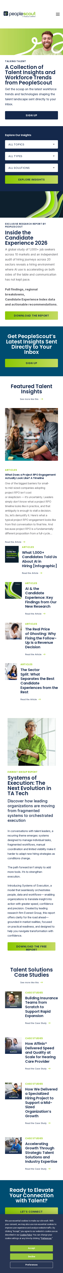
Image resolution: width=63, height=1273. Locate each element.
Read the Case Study (36, 1023)
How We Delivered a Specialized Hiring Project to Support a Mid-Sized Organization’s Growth (41, 1102)
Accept (31, 1248)
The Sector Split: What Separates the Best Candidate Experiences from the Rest (39, 680)
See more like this (29, 399)
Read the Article (13, 542)
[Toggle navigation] (58, 14)
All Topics (16, 144)
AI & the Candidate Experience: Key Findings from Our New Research (41, 597)
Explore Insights (31, 180)
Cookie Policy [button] (26, 1235)
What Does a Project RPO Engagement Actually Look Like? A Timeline (30, 476)
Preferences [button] (46, 1238)
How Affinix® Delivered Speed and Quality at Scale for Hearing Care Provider (40, 1052)
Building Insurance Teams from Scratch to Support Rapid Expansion (41, 1007)
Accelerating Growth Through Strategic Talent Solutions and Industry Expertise (41, 1152)
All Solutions (19, 168)
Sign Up (31, 115)
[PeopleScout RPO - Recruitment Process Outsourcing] (20, 14)
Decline (31, 1256)
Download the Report (31, 316)
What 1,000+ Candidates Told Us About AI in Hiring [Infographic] (40, 559)
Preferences (31, 1265)
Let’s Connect (31, 1212)
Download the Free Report (31, 948)
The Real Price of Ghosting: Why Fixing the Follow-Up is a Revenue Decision (41, 638)
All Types (15, 156)
